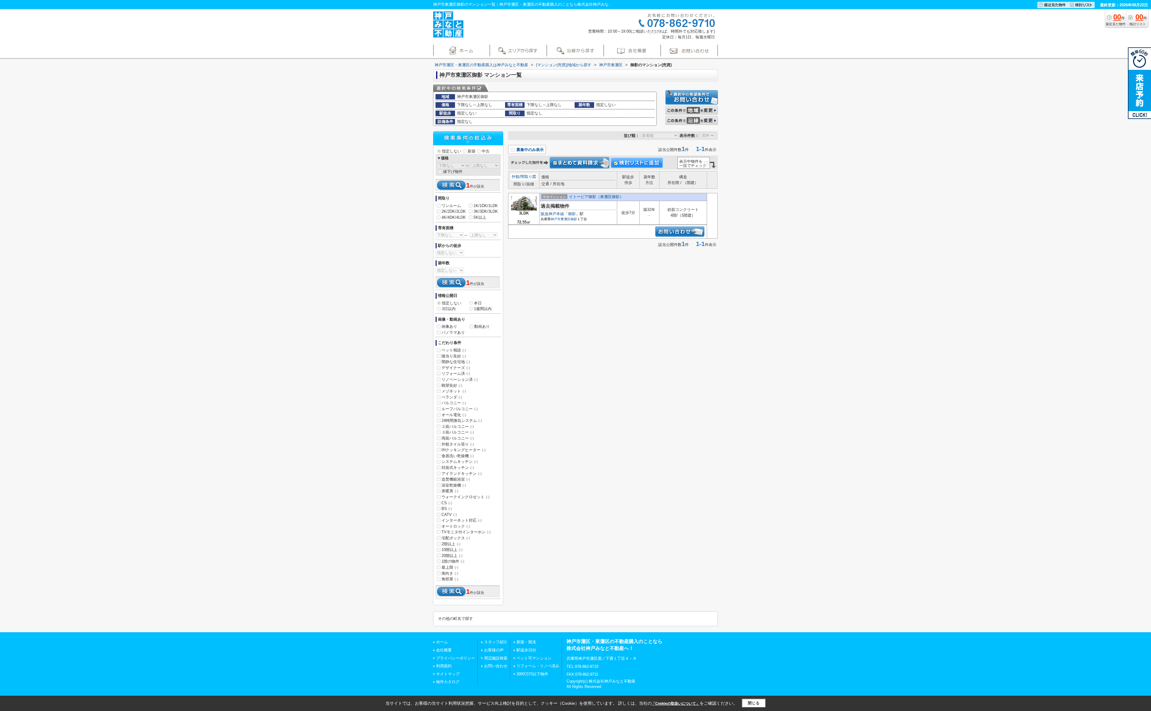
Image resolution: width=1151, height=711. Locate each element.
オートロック (456, 526)
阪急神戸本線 (552, 214)
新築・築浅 (526, 642)
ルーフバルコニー (460, 409)
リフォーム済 (456, 373)
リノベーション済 (460, 379)
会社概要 (444, 650)
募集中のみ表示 (529, 149)
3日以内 (449, 309)
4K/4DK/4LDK (454, 217)
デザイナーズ (456, 368)
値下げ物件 (452, 171)
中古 (485, 151)
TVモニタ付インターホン (466, 532)
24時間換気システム (462, 420)
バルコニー (454, 403)
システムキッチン (460, 461)
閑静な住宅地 (456, 362)
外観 (515, 176)
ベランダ (452, 397)
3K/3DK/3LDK (486, 211)
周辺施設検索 (495, 658)
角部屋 (450, 579)
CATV (449, 514)
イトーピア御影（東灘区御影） (596, 196)
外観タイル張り (458, 444)
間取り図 (528, 176)
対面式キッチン (458, 467)
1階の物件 (453, 561)
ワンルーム (451, 205)
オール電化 (454, 415)
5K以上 (480, 217)
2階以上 (451, 544)
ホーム (442, 642)
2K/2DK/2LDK (454, 211)
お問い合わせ (495, 666)
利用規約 (444, 666)
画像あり (449, 326)
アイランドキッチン (462, 473)
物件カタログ (448, 682)
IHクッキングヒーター (464, 450)
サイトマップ (448, 674)
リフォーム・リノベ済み (537, 666)
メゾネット (454, 391)
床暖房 (450, 491)
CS (447, 503)
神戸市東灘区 (560, 219)
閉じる (754, 703)
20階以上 (452, 555)
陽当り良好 (454, 356)
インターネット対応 (462, 520)
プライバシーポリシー (455, 658)
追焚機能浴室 (456, 479)
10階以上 (452, 549)
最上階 (450, 567)
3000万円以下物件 (532, 674)
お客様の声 (494, 650)
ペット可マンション (534, 658)
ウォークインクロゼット (465, 497)
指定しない (451, 151)
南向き (450, 573)
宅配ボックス (456, 538)
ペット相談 (454, 350)
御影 (572, 214)
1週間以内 (483, 309)
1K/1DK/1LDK (486, 205)
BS (447, 508)
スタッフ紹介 (495, 642)
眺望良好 (452, 385)
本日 (478, 303)
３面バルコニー (458, 432)
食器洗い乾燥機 (458, 456)
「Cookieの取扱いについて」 (676, 703)
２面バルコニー (458, 426)
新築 (471, 151)
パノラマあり (453, 332)
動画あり (482, 326)
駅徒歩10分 (526, 650)
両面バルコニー (458, 438)
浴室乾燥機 (454, 485)
